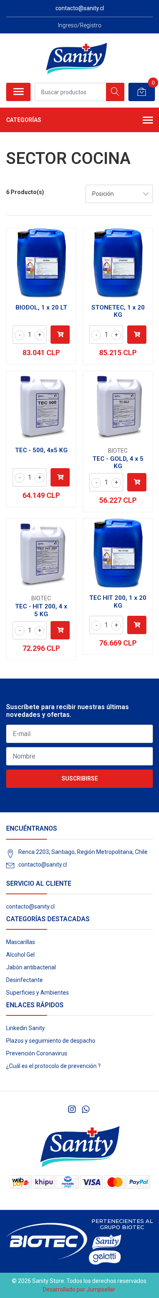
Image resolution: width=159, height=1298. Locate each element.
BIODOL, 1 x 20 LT (41, 307)
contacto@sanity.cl (42, 864)
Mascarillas (20, 942)
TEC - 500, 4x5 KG (41, 450)
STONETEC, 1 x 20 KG (118, 311)
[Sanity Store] (76, 58)
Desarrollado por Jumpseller (79, 1289)
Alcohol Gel (20, 954)
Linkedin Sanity (25, 1028)
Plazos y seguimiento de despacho (50, 1040)
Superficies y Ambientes (37, 992)
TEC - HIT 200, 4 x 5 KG (41, 610)
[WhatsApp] (85, 1109)
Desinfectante (24, 980)
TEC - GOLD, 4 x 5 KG (118, 462)
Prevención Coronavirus (36, 1053)
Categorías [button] (23, 120)
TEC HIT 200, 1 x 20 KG (117, 601)
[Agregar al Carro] (60, 334)
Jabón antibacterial (31, 967)
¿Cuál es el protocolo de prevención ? (53, 1066)
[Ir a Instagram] (71, 1109)
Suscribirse (80, 778)
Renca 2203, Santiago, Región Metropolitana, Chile (83, 852)
